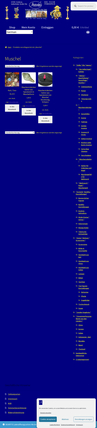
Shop (12, 27)
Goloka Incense (84, 127)
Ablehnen (65, 419)
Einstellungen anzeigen (83, 419)
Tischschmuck (83, 304)
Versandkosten (13, 102)
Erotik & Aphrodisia (82, 212)
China (80, 325)
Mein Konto (28, 27)
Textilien (81, 282)
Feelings (84, 122)
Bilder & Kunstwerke (82, 249)
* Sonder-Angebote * (83, 312)
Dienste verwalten (45, 413)
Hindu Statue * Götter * (83, 218)
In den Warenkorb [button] (12, 108)
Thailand (81, 349)
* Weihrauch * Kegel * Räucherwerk (83, 185)
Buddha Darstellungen (83, 206)
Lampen (81, 274)
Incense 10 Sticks (85, 133)
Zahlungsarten (14, 394)
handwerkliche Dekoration (81, 354)
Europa (81, 329)
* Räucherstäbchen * (84, 107)
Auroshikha (85, 114)
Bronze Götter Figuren (83, 199)
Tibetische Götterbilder (83, 233)
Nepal (80, 345)
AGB (9, 403)
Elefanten (84, 292)
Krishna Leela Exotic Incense (86, 143)
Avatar (83, 118)
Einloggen (47, 27)
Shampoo (84, 95)
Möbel (80, 278)
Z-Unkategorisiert (82, 359)
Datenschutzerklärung (68, 425)
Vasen (80, 308)
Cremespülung (86, 87)
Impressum (79, 425)
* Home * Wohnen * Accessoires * (83, 239)
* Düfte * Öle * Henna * (84, 65)
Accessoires (82, 244)
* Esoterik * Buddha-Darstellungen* (83, 193)
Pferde (83, 296)
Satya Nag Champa (85, 150)
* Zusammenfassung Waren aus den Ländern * (83, 318)
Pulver (83, 91)
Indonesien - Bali (84, 337)
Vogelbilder (85, 300)
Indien (80, 333)
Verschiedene (86, 155)
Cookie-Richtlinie (55, 425)
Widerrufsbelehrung (16, 412)
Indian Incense (86, 139)
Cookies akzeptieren (47, 419)
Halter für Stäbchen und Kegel (86, 168)
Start (9, 47)
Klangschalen (83, 228)
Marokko (81, 341)
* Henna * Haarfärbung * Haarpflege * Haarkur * (83, 79)
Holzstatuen (83, 224)
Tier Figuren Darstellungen (83, 287)
